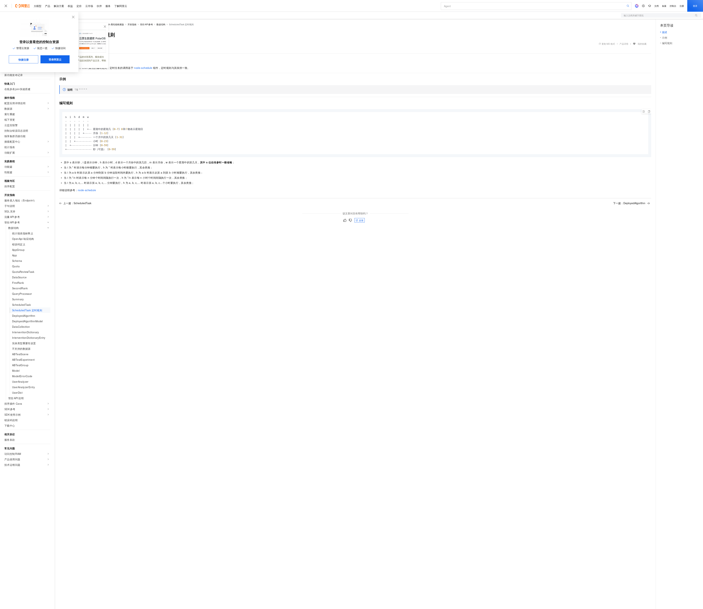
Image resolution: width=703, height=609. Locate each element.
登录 (695, 5)
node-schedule (143, 68)
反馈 (361, 220)
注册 (682, 5)
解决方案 (59, 6)
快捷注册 (23, 59)
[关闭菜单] (6, 6)
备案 (664, 5)
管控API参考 (146, 24)
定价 (79, 6)
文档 (656, 5)
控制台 (673, 5)
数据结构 (161, 24)
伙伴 (99, 6)
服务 (108, 6)
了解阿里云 (120, 6)
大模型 (37, 6)
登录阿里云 (55, 59)
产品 (47, 6)
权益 (70, 6)
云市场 (89, 6)
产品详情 (624, 43)
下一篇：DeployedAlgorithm (629, 203)
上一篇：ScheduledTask (77, 203)
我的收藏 (642, 43)
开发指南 (132, 24)
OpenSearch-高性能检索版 (110, 24)
